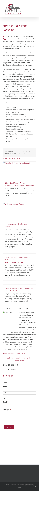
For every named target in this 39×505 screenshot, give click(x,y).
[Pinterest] (19, 153)
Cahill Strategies (23, 486)
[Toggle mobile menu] (35, 3)
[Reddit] (26, 151)
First (4, 392)
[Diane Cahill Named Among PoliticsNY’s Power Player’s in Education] (19, 170)
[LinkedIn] (29, 151)
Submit (9, 427)
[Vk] (25, 153)
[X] (23, 151)
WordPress (11, 486)
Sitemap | (30, 486)
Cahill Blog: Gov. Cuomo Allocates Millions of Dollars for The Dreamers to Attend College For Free (19, 259)
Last (4, 398)
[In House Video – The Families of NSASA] (19, 211)
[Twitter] (6, 375)
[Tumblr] (32, 151)
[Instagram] (9, 375)
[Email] (30, 153)
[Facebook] (19, 151)
